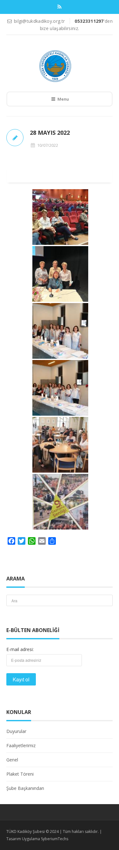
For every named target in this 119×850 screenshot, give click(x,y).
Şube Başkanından (25, 788)
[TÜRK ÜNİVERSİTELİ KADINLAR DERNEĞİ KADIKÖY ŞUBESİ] (55, 66)
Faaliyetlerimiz (21, 745)
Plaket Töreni (20, 774)
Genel (12, 760)
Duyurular (16, 731)
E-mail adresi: (20, 649)
